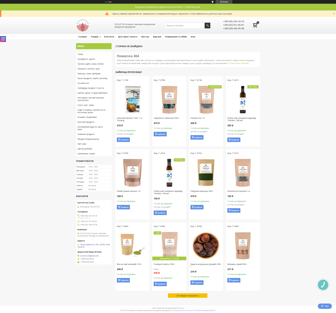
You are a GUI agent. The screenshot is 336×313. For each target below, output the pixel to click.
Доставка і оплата (127, 36)
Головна (82, 36)
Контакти (109, 36)
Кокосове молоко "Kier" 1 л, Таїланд (130, 119)
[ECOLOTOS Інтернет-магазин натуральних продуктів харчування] (82, 25)
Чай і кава (81, 144)
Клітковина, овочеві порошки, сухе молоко (90, 98)
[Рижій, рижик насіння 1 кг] (132, 172)
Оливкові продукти (85, 134)
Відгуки (157, 36)
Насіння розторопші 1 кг (238, 191)
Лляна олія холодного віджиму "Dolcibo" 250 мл (168, 192)
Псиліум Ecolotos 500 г (164, 264)
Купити (124, 139)
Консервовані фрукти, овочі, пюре (90, 128)
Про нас (145, 36)
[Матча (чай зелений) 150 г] (132, 245)
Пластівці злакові (239, 63)
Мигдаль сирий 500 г (237, 264)
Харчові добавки (84, 148)
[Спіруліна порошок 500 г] (206, 172)
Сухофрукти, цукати (86, 59)
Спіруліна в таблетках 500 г (166, 118)
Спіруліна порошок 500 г (201, 191)
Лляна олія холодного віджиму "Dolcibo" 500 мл (241, 119)
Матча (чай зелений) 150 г (129, 264)
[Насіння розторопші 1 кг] (243, 172)
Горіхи (80, 54)
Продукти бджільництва (88, 139)
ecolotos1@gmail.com (89, 256)
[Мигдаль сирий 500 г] (243, 245)
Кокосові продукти (85, 122)
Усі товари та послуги (187, 295)
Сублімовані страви (86, 153)
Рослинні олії (83, 83)
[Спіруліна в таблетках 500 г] (169, 99)
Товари (94, 36)
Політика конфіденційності (205, 310)
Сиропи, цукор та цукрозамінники (92, 93)
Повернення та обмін (176, 36)
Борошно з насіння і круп (88, 68)
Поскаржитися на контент (183, 310)
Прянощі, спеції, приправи (89, 73)
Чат (327, 306)
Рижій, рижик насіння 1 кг (129, 191)
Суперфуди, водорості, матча (90, 88)
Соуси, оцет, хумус (85, 105)
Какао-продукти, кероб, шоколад (92, 78)
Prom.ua (181, 308)
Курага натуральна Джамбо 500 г (205, 265)
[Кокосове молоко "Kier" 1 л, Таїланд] (132, 99)
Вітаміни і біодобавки (87, 117)
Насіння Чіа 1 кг (197, 118)
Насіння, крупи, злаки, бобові (90, 64)
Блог (193, 36)
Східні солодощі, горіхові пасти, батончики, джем (91, 111)
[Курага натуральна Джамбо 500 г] (206, 245)
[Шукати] (207, 25)
